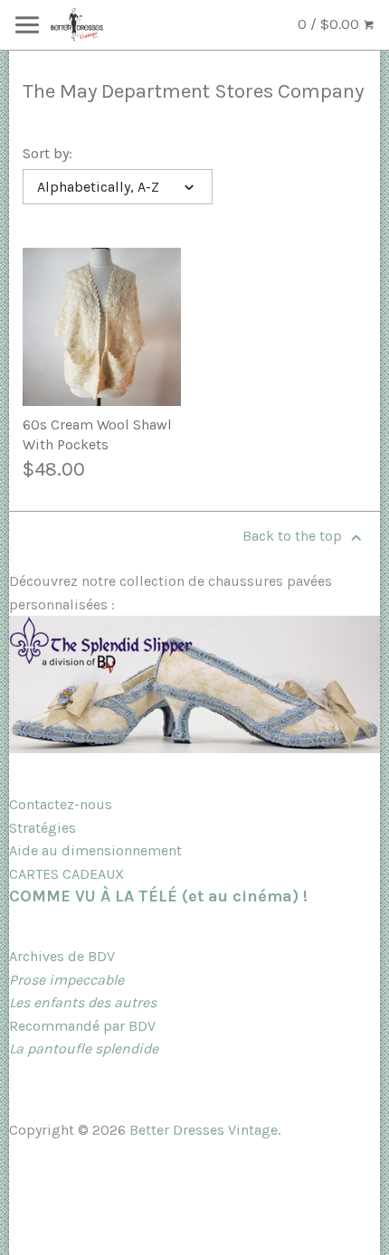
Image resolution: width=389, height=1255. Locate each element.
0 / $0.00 (330, 24)
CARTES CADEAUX (66, 873)
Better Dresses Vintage (203, 1129)
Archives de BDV (62, 956)
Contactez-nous (60, 804)
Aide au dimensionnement (95, 850)
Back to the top (294, 535)
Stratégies (42, 827)
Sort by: (47, 153)
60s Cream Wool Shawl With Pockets (97, 434)
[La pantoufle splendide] (194, 748)
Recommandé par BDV (82, 1025)
